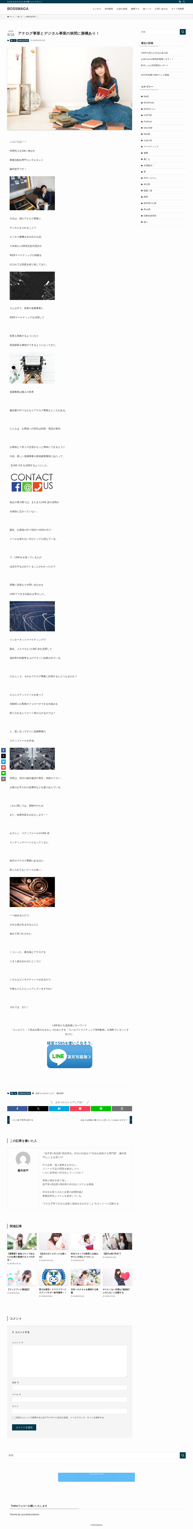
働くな (13, 40)
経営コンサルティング (45, 1093)
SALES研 (148, 128)
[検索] (184, 1)
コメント (17, 1342)
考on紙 (147, 209)
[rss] (180, 1)
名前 (15, 1382)
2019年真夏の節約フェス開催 (155, 75)
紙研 (146, 197)
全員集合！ (149, 165)
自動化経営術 (23, 40)
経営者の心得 (150, 203)
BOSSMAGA (17, 9)
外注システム (150, 178)
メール (16, 1394)
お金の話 (148, 140)
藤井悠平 (60, 1093)
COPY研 (148, 115)
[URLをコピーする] (122, 1108)
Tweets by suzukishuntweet (24, 1514)
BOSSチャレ (150, 109)
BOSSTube (149, 102)
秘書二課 (148, 190)
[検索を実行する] (183, 32)
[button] (17, 1108)
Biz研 (146, 96)
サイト (15, 1406)
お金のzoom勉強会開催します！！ (157, 59)
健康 (146, 153)
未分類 (147, 184)
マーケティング (151, 146)
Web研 (147, 134)
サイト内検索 (177, 9)
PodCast (148, 121)
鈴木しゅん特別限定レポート (154, 65)
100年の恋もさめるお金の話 (154, 53)
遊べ (146, 222)
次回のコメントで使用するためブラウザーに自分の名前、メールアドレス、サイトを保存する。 (60, 1417)
